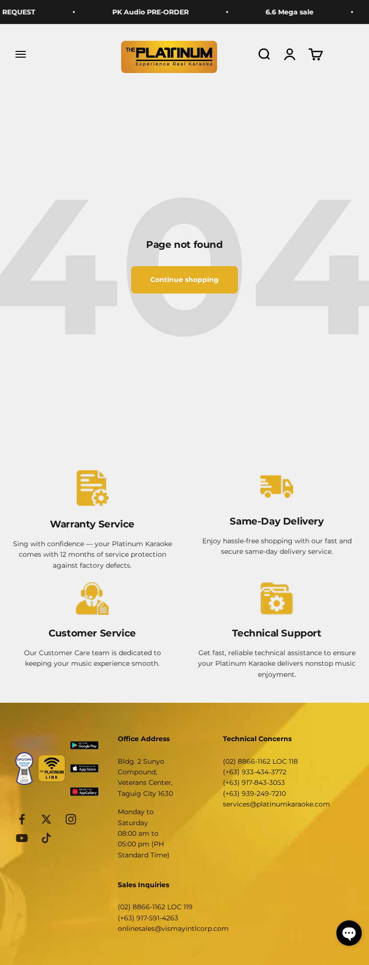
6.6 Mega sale (281, 12)
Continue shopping (184, 279)
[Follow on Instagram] (70, 819)
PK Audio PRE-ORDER (142, 12)
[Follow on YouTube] (21, 837)
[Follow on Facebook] (21, 819)
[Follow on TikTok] (46, 837)
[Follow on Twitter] (46, 819)
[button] (349, 933)
